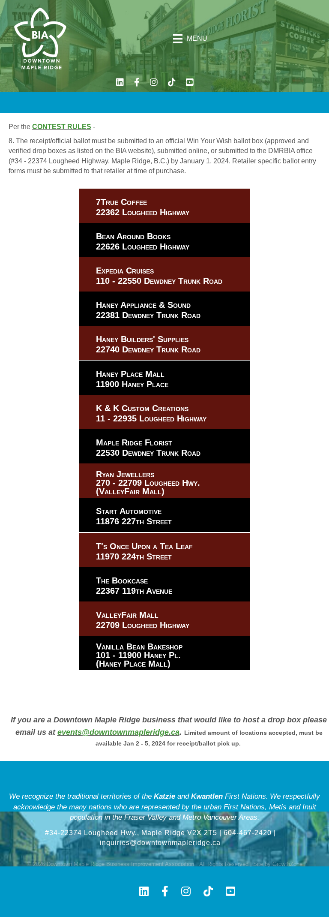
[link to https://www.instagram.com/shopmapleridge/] (154, 83)
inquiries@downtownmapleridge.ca (160, 842)
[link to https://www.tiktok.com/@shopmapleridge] (172, 83)
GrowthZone (287, 864)
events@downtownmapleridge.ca (118, 732)
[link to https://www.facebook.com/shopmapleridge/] (137, 83)
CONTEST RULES (61, 126)
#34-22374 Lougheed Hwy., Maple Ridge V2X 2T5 (131, 832)
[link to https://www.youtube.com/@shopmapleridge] (190, 83)
